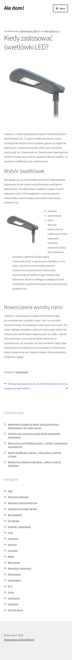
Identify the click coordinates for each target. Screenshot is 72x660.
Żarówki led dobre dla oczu (52, 386)
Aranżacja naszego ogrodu (22, 508)
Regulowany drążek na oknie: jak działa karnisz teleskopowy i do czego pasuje (33, 426)
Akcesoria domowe (18, 496)
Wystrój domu (15, 610)
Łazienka (13, 550)
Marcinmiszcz (52, 31)
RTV (10, 586)
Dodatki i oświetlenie (19, 526)
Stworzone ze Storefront (19, 639)
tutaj (20, 357)
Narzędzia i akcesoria (19, 568)
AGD (10, 491)
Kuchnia (12, 544)
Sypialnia (13, 604)
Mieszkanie (14, 562)
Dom (10, 532)
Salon (11, 592)
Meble (11, 556)
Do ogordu (13, 520)
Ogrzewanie (14, 574)
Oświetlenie (21, 372)
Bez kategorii (15, 514)
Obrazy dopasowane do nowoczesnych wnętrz (20, 386)
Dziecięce (13, 538)
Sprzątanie (14, 598)
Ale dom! (14, 7)
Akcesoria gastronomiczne (22, 502)
